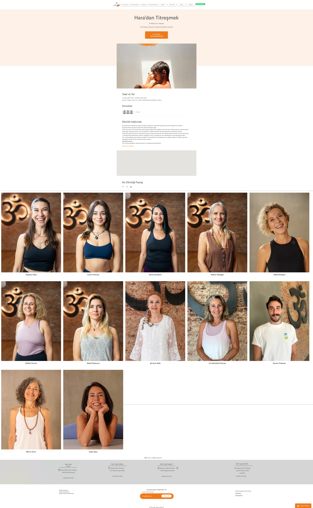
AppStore (238, 493)
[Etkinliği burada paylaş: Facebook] (123, 186)
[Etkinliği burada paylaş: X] (127, 186)
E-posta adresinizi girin (148, 492)
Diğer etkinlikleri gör (156, 36)
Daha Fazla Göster (128, 146)
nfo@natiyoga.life (156, 458)
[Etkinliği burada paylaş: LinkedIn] (131, 186)
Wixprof (162, 507)
